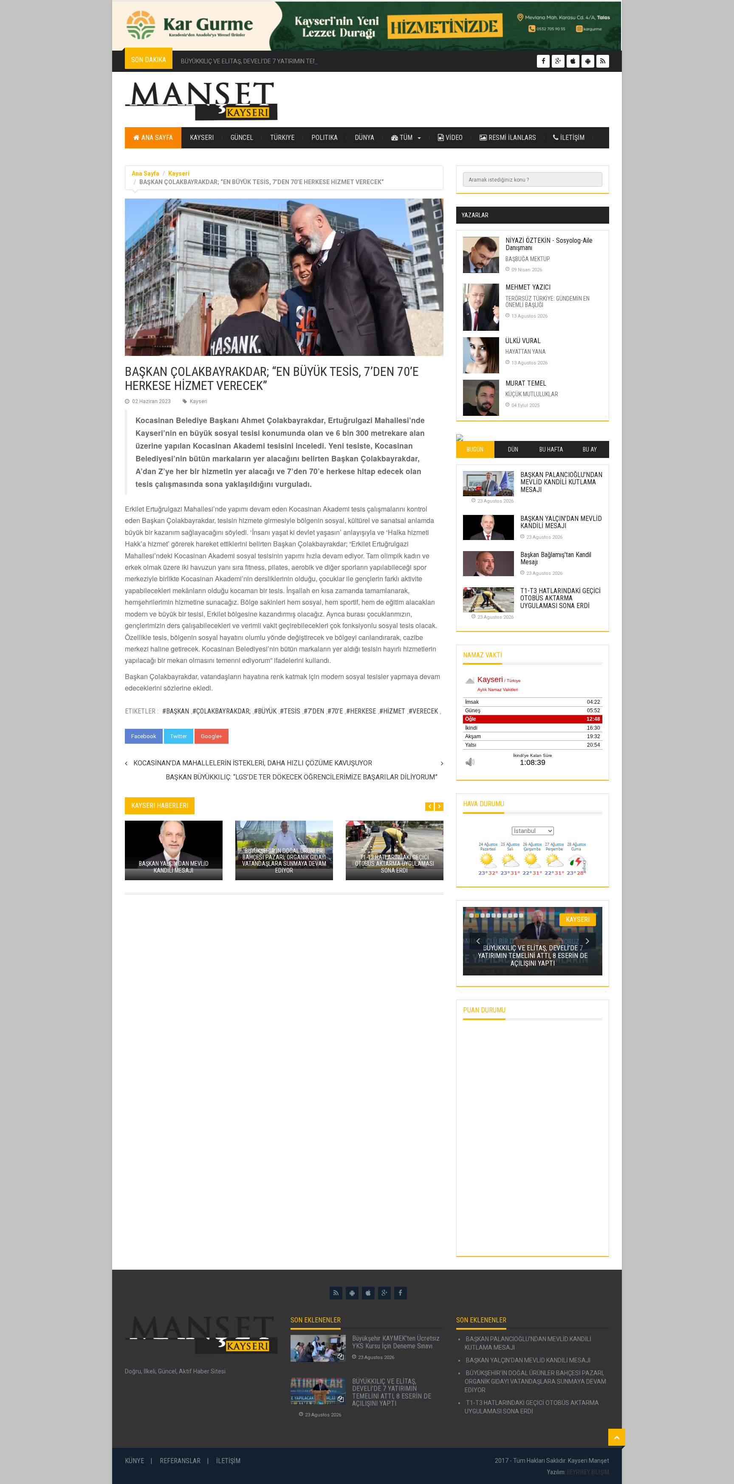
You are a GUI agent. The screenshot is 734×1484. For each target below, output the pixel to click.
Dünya (364, 138)
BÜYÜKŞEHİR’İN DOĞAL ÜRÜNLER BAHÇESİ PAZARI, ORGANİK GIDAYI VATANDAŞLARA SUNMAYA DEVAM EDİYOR (535, 1381)
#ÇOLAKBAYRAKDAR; (221, 711)
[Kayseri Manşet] (201, 101)
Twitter (178, 736)
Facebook (143, 736)
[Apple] (368, 1293)
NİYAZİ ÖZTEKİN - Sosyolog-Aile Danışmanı (549, 244)
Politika (324, 138)
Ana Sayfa (156, 138)
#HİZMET (392, 711)
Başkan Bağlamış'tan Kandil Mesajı (555, 558)
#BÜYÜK (265, 711)
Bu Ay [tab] (590, 449)
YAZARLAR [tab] (475, 215)
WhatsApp (249, 736)
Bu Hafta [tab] (551, 449)
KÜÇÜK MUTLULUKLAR (531, 394)
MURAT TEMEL (525, 383)
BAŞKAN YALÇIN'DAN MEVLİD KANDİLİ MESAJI (561, 522)
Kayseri (202, 138)
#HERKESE (361, 711)
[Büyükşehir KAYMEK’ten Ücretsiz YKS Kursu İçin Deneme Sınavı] (318, 1348)
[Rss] (336, 1293)
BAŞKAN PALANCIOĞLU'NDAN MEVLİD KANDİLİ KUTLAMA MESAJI (561, 482)
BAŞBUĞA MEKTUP (527, 259)
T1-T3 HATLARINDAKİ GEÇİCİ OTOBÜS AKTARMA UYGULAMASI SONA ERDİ (560, 598)
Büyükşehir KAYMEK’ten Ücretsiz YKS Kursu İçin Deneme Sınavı (396, 1342)
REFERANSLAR (180, 1461)
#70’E (335, 711)
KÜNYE (134, 1461)
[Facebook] (400, 1293)
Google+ (211, 736)
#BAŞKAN (175, 711)
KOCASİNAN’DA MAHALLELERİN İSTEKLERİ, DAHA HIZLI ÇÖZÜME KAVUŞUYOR (252, 763)
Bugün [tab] (475, 449)
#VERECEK (423, 711)
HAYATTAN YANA (525, 351)
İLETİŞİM (571, 138)
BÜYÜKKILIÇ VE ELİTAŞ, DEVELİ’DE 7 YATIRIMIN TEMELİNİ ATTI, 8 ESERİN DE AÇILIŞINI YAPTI (302, 61)
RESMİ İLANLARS (511, 138)
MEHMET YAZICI (527, 287)
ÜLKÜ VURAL (523, 341)
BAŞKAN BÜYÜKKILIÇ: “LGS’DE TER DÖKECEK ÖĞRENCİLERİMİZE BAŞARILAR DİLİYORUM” (302, 777)
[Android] (352, 1293)
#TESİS (290, 711)
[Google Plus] (384, 1293)
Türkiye (282, 138)
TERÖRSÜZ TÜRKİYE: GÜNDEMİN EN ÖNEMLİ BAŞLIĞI (547, 301)
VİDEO (453, 138)
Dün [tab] (513, 449)
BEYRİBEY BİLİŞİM (588, 1472)
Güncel (242, 138)
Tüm (406, 138)
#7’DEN (314, 711)
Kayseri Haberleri (159, 806)
